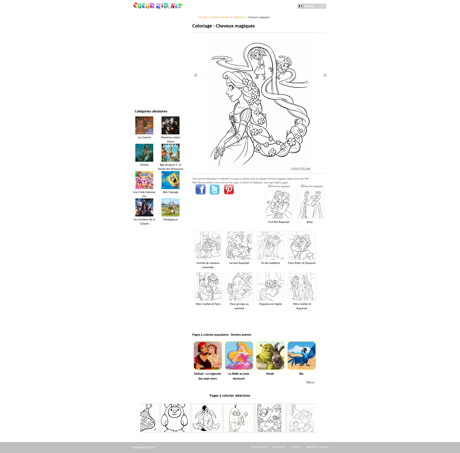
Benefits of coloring (317, 447)
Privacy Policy (259, 447)
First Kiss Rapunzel (278, 222)
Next (319, 419)
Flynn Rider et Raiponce (302, 263)
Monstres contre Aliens (170, 139)
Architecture (143, 29)
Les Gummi (144, 137)
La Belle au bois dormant (238, 376)
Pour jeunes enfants (147, 73)
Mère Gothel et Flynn (208, 304)
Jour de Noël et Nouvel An (150, 80)
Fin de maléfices (270, 263)
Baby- (310, 222)
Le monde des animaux (148, 36)
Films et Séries (143, 88)
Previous (137, 419)
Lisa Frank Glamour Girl (144, 194)
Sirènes (144, 165)
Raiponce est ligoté (270, 304)
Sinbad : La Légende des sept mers (207, 376)
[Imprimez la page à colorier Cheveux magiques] (279, 186)
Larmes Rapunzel (239, 263)
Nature (139, 95)
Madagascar (170, 219)
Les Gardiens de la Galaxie (144, 221)
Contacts (296, 447)
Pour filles (141, 51)
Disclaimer (279, 447)
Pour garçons (143, 66)
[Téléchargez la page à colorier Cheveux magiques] (312, 186)
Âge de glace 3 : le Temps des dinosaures (170, 167)
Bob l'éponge (170, 192)
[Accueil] (158, 5)
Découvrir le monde (147, 21)
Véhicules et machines (148, 14)
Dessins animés (144, 43)
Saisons (139, 58)
